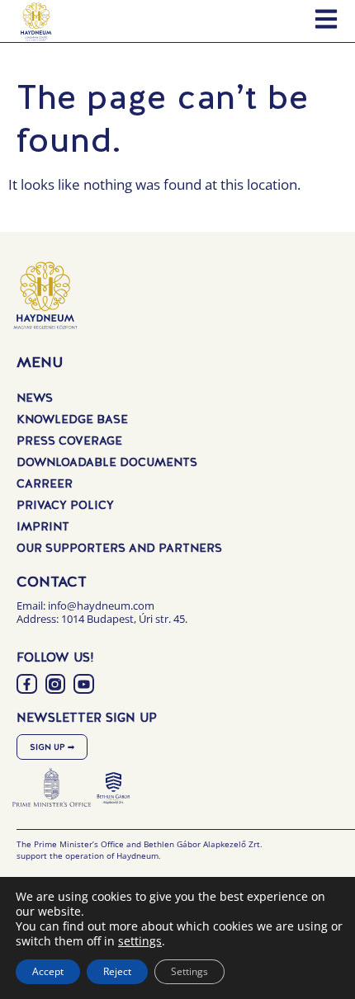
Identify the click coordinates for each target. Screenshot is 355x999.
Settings (189, 971)
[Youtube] (83, 684)
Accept (48, 971)
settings (140, 941)
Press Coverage (69, 440)
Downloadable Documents (107, 462)
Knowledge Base (72, 419)
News (35, 397)
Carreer (45, 483)
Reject (117, 971)
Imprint (43, 526)
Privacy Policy (65, 504)
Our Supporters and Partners (119, 547)
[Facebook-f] (27, 684)
